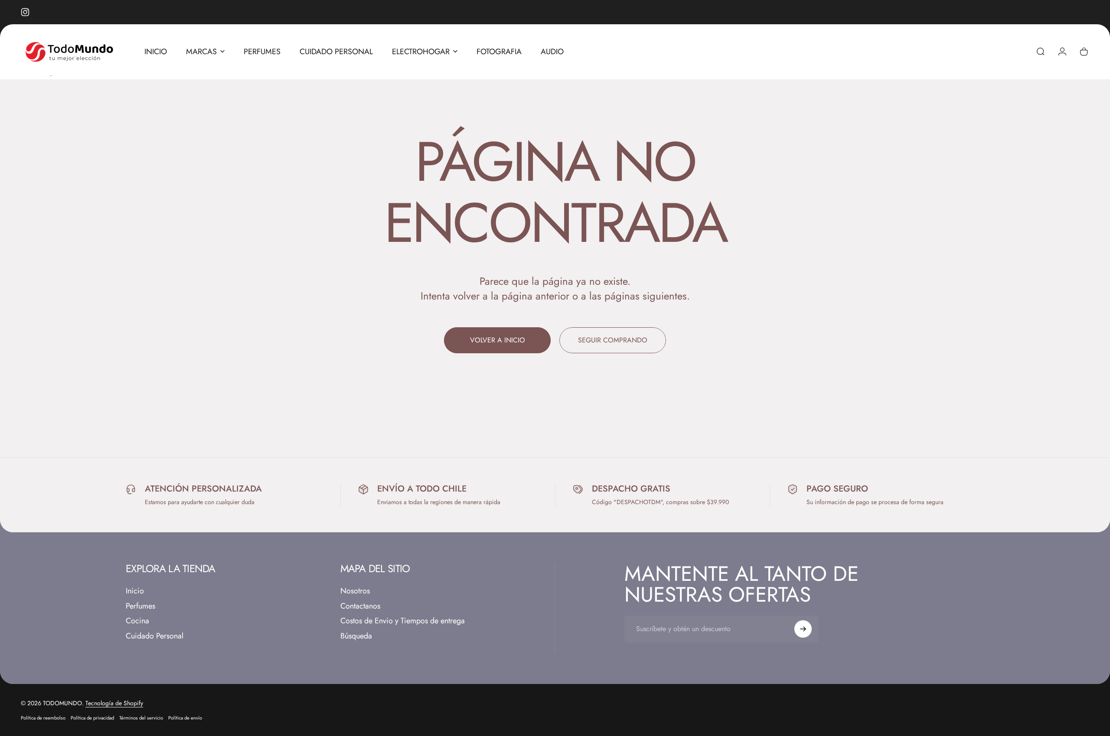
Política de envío (185, 717)
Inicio (135, 591)
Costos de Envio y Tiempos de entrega (402, 621)
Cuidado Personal (154, 636)
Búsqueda (356, 636)
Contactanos (360, 606)
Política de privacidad (92, 717)
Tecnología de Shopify (114, 703)
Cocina (137, 621)
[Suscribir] (803, 629)
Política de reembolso (43, 717)
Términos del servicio (141, 717)
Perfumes (140, 606)
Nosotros (355, 591)
